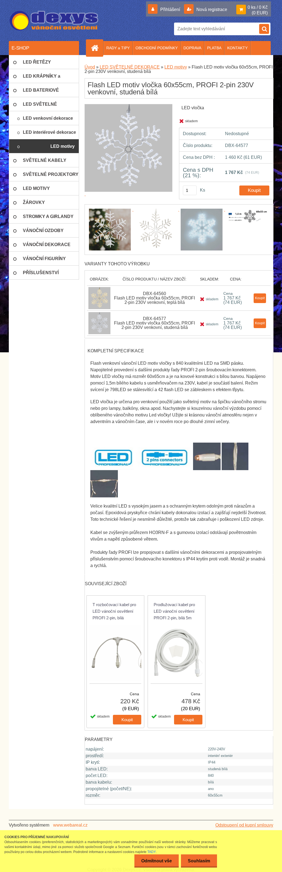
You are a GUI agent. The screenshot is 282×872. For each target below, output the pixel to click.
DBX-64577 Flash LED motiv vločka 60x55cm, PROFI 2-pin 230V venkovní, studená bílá (154, 323)
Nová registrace (211, 9)
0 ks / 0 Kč (258, 7)
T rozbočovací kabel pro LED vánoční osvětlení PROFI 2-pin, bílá (114, 611)
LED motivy (175, 67)
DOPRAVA (192, 48)
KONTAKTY (237, 48)
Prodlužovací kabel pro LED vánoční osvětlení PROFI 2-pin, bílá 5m (174, 611)
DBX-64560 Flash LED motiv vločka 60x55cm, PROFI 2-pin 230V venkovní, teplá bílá (154, 298)
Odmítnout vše (156, 861)
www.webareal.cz (70, 825)
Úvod (90, 67)
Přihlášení (170, 9)
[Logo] (54, 20)
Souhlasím (199, 861)
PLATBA (214, 48)
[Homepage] (97, 48)
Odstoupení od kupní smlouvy (244, 825)
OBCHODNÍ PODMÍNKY (156, 48)
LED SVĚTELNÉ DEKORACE (130, 67)
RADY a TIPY (118, 48)
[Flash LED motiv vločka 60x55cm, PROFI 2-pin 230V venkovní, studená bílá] (110, 209)
